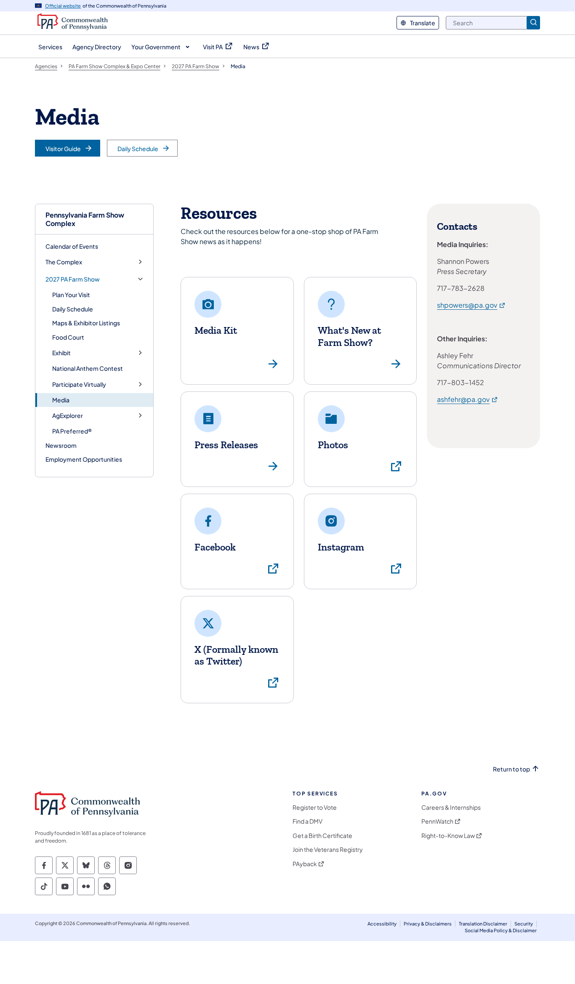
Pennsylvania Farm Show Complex (84, 219)
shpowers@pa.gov (471, 305)
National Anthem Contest (87, 368)
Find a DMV (307, 821)
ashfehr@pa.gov (467, 399)
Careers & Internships (451, 807)
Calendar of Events (71, 246)
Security (523, 923)
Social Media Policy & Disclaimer (501, 930)
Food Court (68, 337)
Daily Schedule (72, 309)
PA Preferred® (72, 431)
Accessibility (382, 923)
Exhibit (61, 352)
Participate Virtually (79, 384)
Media (60, 400)
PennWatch (437, 821)
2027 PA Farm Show (72, 279)
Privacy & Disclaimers (428, 923)
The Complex (63, 262)
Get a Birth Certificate (322, 835)
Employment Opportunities (83, 459)
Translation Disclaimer (483, 923)
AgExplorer (67, 415)
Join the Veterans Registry (328, 849)
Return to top (511, 769)
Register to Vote (315, 807)
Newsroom (61, 445)
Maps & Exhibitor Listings (86, 323)
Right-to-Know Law (448, 835)
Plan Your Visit (71, 294)
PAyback (305, 863)
